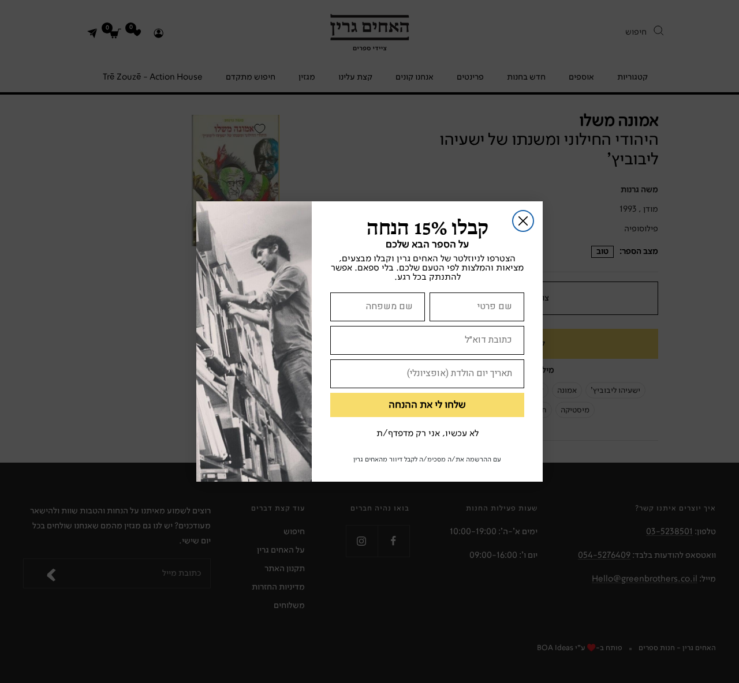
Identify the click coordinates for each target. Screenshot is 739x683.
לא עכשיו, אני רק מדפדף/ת (427, 433)
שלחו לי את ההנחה (427, 405)
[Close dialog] (523, 221)
